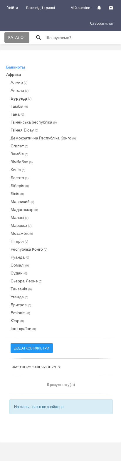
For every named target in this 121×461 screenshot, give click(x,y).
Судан (19, 273)
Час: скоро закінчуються (35, 367)
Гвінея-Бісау (24, 130)
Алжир (19, 82)
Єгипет (19, 146)
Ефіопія (20, 312)
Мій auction (80, 7)
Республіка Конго (29, 249)
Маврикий (22, 201)
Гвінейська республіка (34, 122)
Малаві (19, 217)
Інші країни (23, 328)
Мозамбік (22, 233)
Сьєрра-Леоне (26, 281)
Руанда (20, 257)
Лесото (19, 177)
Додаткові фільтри (31, 348)
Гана (17, 114)
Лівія (17, 193)
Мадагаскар (24, 209)
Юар (17, 320)
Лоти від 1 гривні (40, 7)
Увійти (12, 7)
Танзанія (21, 289)
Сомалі (20, 265)
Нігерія (19, 241)
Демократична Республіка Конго (43, 138)
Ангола (19, 90)
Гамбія (19, 106)
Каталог (17, 37)
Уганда (19, 296)
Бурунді (21, 98)
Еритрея (21, 304)
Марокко (21, 225)
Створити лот (102, 23)
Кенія (18, 169)
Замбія (19, 154)
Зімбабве (22, 161)
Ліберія (20, 185)
